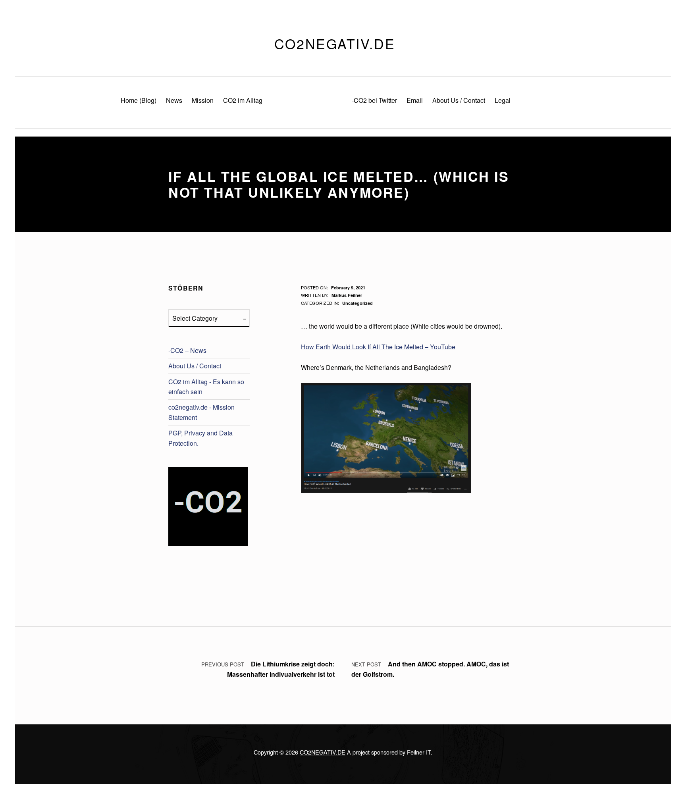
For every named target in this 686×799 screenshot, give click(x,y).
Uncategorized (357, 303)
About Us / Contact (194, 365)
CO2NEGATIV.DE (322, 752)
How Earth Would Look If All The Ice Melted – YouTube (378, 346)
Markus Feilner (346, 295)
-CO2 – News (187, 350)
